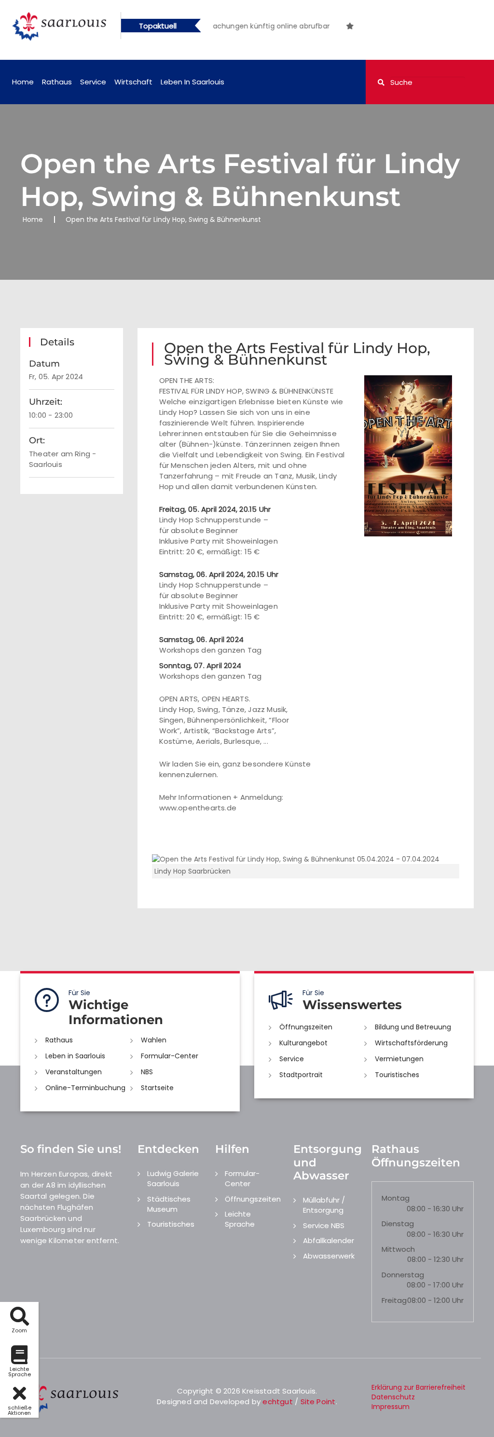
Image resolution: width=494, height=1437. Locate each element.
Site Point (318, 1401)
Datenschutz (393, 1397)
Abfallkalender (328, 1240)
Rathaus (57, 82)
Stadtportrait (301, 1075)
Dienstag (398, 1223)
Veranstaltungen (73, 1072)
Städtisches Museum (169, 1204)
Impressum (390, 1406)
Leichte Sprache (240, 1219)
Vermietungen (399, 1059)
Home (23, 82)
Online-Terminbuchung (85, 1088)
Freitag (394, 1300)
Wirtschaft (133, 82)
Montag (396, 1198)
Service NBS (323, 1225)
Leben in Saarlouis (192, 82)
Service (93, 82)
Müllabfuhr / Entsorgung (324, 1205)
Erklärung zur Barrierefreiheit (418, 1387)
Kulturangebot (303, 1043)
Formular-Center (169, 1056)
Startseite (157, 1088)
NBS (147, 1072)
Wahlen (153, 1040)
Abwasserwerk (329, 1256)
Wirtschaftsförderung (411, 1043)
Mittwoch (398, 1249)
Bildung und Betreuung (413, 1027)
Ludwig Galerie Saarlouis (173, 1178)
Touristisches (397, 1075)
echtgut (277, 1401)
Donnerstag (403, 1275)
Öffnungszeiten (305, 1027)
